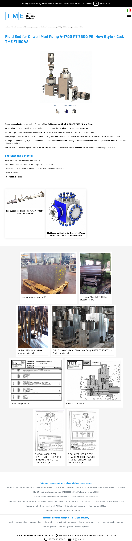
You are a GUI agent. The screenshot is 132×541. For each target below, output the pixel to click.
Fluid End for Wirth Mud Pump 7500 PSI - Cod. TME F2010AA (66, 511)
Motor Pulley (90, 522)
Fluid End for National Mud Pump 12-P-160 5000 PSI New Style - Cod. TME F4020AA (35, 487)
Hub (99, 522)
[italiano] (129, 10)
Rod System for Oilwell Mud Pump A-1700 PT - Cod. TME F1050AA (25, 212)
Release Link (48, 522)
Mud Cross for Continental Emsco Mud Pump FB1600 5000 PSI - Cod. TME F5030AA (66, 234)
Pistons (81, 522)
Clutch (11, 522)
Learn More (105, 3)
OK (96, 3)
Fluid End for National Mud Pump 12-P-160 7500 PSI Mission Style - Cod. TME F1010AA (96, 487)
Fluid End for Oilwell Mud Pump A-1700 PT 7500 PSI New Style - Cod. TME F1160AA (62, 27)
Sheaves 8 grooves (49, 527)
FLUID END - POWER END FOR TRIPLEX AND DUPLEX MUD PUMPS (25, 27)
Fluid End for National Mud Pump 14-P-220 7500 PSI (44, 506)
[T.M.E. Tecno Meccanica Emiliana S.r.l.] (20, 16)
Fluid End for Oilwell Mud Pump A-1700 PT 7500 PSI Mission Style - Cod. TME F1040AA (95, 501)
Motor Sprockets (21, 522)
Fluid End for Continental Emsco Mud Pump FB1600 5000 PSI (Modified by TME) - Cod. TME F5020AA (66, 492)
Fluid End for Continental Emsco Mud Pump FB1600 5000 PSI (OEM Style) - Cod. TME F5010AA (66, 497)
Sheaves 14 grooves (82, 527)
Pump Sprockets (35, 522)
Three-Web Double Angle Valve (65, 522)
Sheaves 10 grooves (66, 527)
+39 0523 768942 (56, 539)
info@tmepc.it (78, 539)
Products (7, 27)
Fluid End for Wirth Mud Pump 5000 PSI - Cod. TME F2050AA (85, 506)
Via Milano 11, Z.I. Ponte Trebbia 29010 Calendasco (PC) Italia (87, 535)
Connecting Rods (108, 522)
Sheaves (120, 522)
